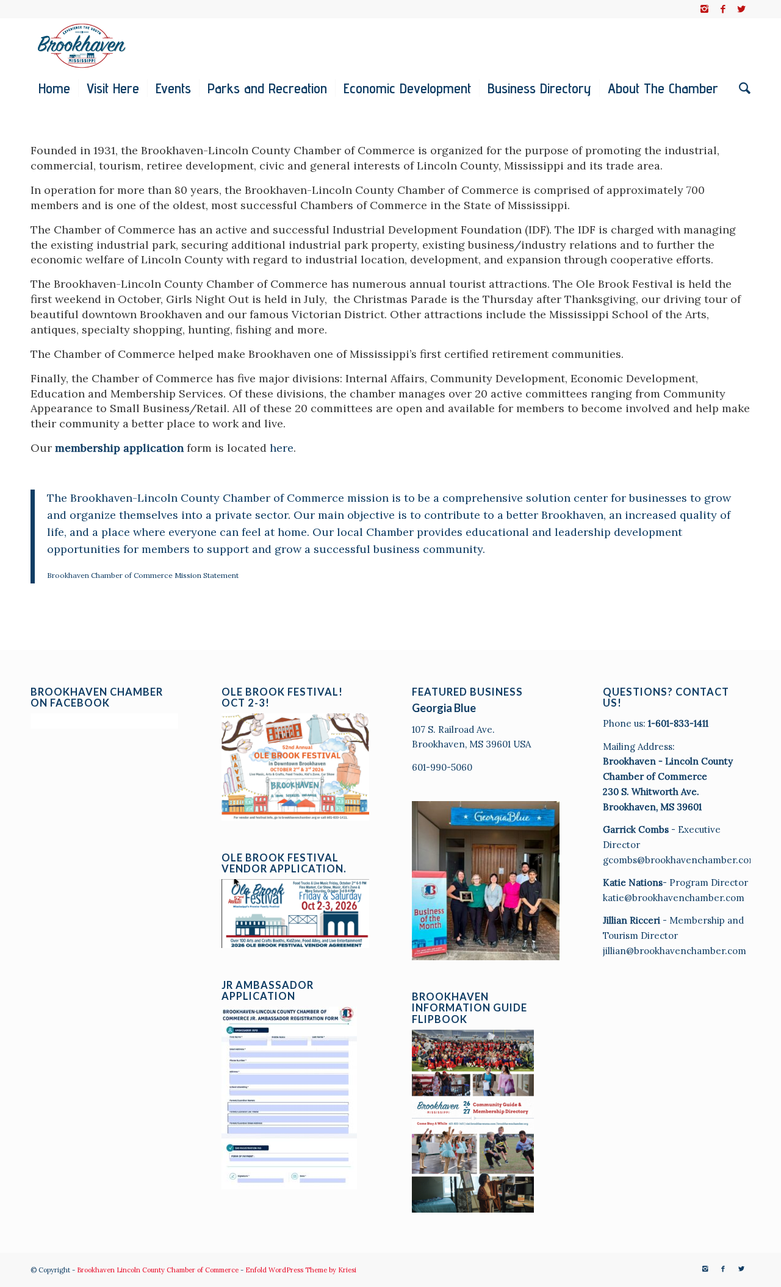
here (281, 448)
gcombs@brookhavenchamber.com (680, 860)
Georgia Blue (444, 708)
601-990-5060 (442, 767)
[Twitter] (741, 9)
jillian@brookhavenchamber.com (674, 951)
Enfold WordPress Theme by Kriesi (300, 1270)
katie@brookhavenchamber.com (673, 898)
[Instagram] (704, 9)
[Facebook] (723, 9)
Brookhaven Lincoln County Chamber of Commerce (158, 1270)
